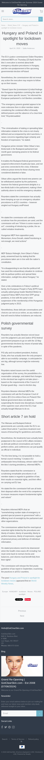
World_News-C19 (14, 25)
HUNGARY (13, 592)
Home (3, 25)
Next (22, 616)
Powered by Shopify (23, 754)
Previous (22, 611)
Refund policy (33, 739)
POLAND (37, 592)
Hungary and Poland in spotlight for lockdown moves (22, 38)
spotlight (22, 594)
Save (28, 599)
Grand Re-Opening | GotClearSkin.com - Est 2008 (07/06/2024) (18, 683)
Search (4, 739)
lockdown (22, 592)
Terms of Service (17, 739)
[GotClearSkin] (22, 11)
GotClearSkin (10, 752)
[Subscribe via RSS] (21, 741)
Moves (30, 592)
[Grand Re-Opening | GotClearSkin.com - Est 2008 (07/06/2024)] (22, 666)
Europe (5, 592)
